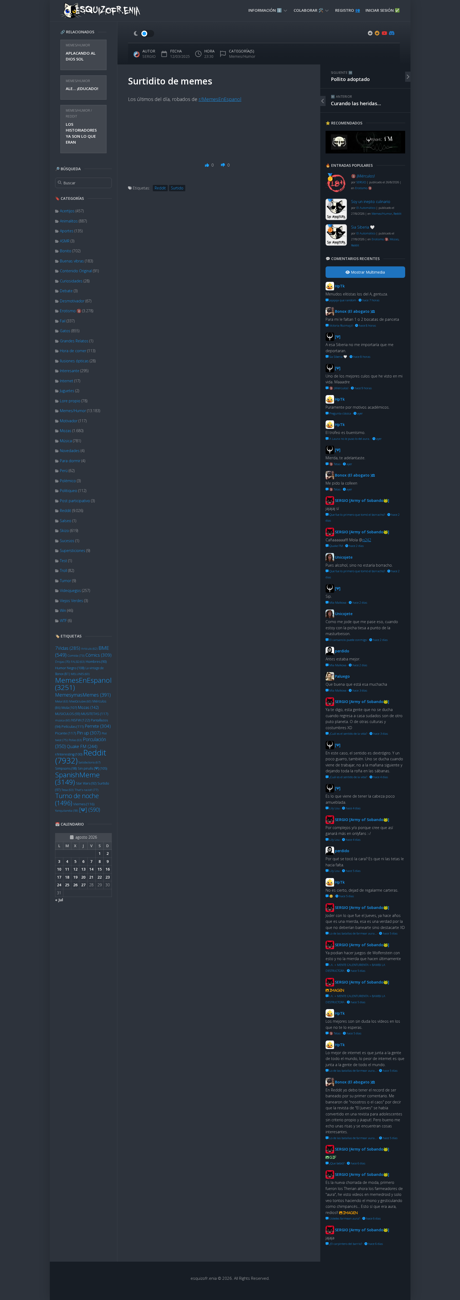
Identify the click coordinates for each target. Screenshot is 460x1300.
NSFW (80, 720)
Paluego (342, 676)
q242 (366, 539)
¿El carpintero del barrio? (345, 1244)
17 (59, 877)
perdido (342, 650)
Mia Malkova (337, 602)
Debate (66, 290)
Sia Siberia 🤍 (363, 227)
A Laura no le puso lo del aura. (349, 439)
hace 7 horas (370, 300)
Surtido (177, 187)
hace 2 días (356, 546)
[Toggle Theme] (143, 33)
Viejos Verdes (71, 600)
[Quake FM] (365, 151)
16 (107, 869)
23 (107, 877)
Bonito (65, 250)
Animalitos (69, 221)
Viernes (83, 804)
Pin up (89, 733)
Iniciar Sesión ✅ (382, 10)
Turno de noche (77, 799)
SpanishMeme (77, 778)
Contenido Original (76, 270)
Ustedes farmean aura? (344, 1218)
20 (83, 877)
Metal (61, 701)
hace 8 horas (367, 325)
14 (91, 869)
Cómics (98, 655)
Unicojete (343, 557)
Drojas (62, 662)
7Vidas (67, 648)
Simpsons (66, 768)
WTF (63, 620)
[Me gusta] (207, 165)
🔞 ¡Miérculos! (363, 175)
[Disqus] (219, 281)
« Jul (59, 899)
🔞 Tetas (334, 464)
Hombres (96, 661)
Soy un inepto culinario (370, 201)
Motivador (68, 420)
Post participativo (75, 500)
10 (59, 869)
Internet (66, 380)
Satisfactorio (89, 762)
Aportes (66, 230)
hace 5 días (352, 871)
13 (83, 869)
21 (91, 877)
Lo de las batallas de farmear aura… (352, 933)
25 (67, 884)
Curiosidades (71, 280)
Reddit (71, 116)
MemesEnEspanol (83, 683)
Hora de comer (73, 350)
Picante (65, 733)
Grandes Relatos (74, 340)
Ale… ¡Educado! (82, 88)
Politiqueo (68, 490)
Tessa (67, 790)
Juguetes (67, 390)
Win (63, 610)
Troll (63, 570)
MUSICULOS (67, 714)
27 (83, 884)
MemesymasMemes (83, 695)
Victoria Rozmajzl (340, 325)
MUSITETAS (94, 713)
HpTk (340, 286)
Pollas (75, 740)
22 (99, 877)
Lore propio (70, 400)
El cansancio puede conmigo (347, 640)
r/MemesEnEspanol (220, 99)
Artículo (89, 649)
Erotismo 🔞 (70, 310)
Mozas (65, 430)
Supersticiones (72, 550)
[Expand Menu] (285, 10)
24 (59, 884)
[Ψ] (89, 809)
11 (67, 869)
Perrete (98, 726)
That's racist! (86, 790)
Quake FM (82, 746)
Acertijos (67, 210)
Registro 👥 (347, 10)
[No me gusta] (223, 165)
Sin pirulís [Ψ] (92, 768)
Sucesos (67, 540)
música (62, 720)
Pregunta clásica (339, 413)
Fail (62, 320)
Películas (72, 726)
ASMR (64, 240)
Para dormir (70, 460)
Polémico (68, 480)
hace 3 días (359, 690)
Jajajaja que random (342, 300)
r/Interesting (68, 754)
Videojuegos (70, 590)
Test (63, 560)
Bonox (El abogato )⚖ (355, 311)
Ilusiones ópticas (74, 360)
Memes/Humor (78, 45)
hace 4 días (380, 777)
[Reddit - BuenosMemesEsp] (370, 33)
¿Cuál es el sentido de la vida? (347, 734)
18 (67, 877)
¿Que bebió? (336, 1163)
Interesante (69, 370)
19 (75, 877)
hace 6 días (357, 1163)
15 (99, 869)
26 (75, 884)
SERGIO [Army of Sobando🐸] (362, 500)
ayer (359, 413)
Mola (69, 707)
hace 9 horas (363, 388)
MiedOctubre (80, 701)
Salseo (65, 520)
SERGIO (149, 56)
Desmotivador (72, 300)
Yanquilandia (66, 810)
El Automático (365, 208)
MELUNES (80, 674)
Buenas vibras (72, 260)
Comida (76, 655)
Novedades (70, 450)
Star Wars (86, 783)
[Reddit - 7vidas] (377, 33)
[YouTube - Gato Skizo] (384, 33)
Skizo (64, 530)
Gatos (65, 330)
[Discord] (391, 33)
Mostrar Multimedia (367, 272)
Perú (64, 470)
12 (75, 869)
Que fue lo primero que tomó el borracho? (356, 515)
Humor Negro (69, 667)
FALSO (78, 662)
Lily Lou (334, 808)
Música (66, 440)
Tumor (65, 580)
